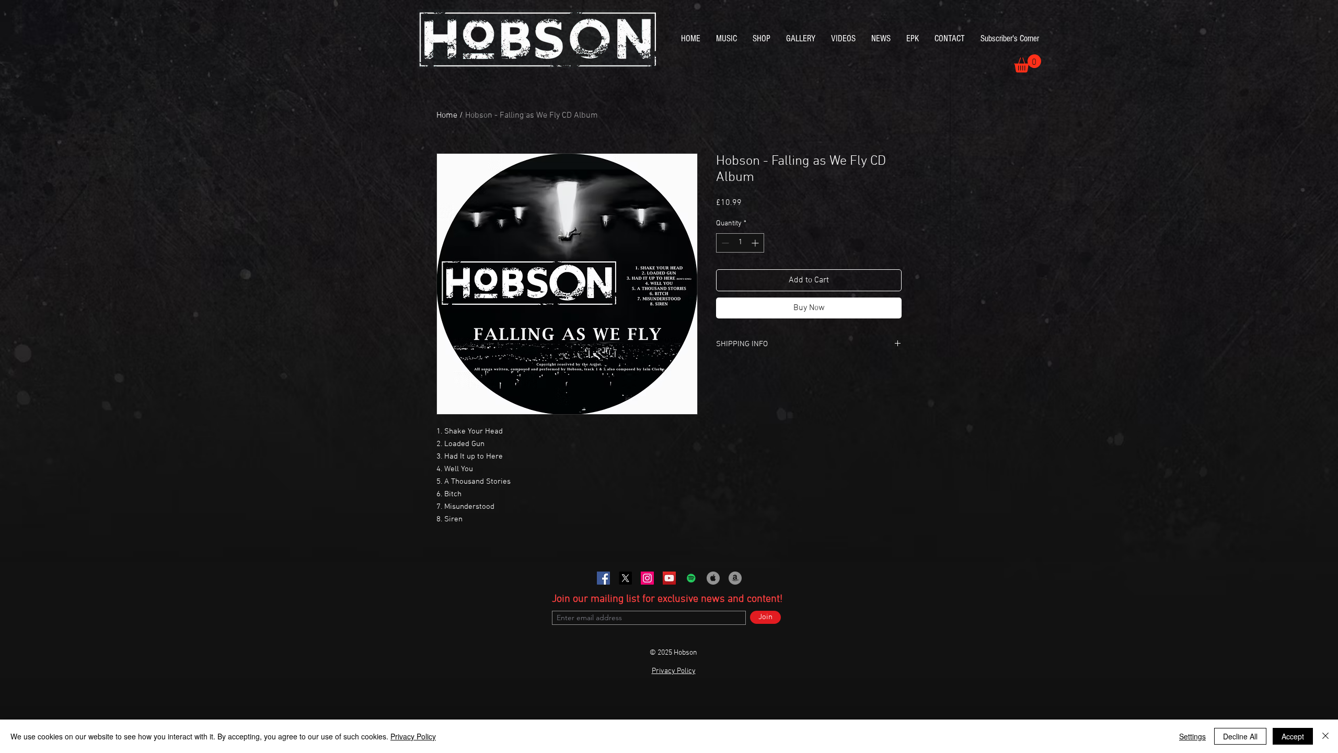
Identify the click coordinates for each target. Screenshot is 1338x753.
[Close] (1325, 736)
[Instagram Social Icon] (647, 578)
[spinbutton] (740, 243)
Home (446, 115)
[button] (1027, 63)
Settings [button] (1192, 736)
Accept (1293, 736)
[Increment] (756, 243)
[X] (625, 578)
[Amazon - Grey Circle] (735, 578)
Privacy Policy (413, 736)
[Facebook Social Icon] (603, 578)
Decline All (1240, 736)
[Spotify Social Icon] (691, 578)
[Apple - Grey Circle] (713, 578)
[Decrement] (724, 243)
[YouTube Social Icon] (669, 578)
